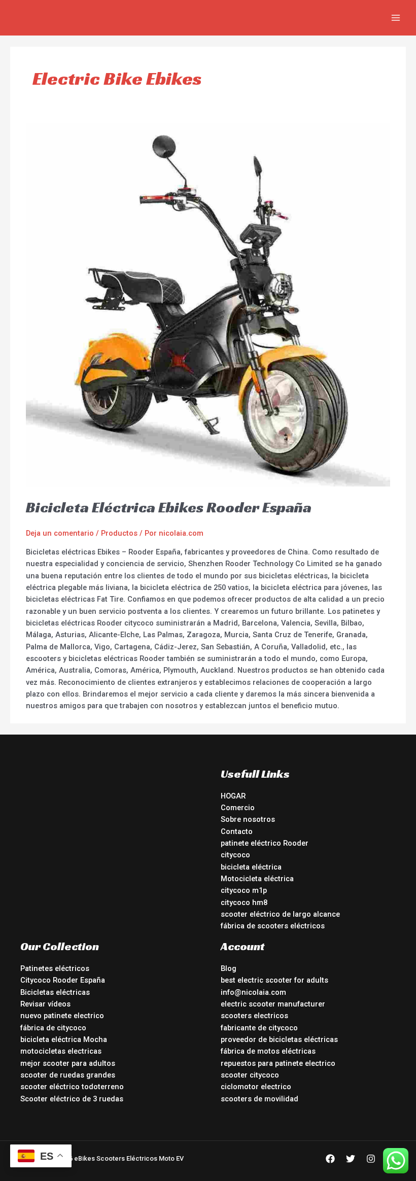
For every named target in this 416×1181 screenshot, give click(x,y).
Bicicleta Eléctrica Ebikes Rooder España (168, 507)
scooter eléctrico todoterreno (72, 1086)
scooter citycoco (250, 1075)
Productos (119, 533)
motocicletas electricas (60, 1051)
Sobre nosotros (248, 819)
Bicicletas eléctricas (55, 992)
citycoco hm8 (244, 902)
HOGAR (233, 796)
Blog (228, 968)
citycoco (235, 854)
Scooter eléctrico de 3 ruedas (71, 1098)
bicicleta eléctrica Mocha (63, 1039)
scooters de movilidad (259, 1098)
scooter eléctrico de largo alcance (280, 914)
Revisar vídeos (45, 1004)
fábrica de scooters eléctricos (273, 925)
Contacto (237, 831)
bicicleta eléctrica (251, 867)
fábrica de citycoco (53, 1027)
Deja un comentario (60, 533)
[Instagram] (370, 1158)
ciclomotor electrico (256, 1086)
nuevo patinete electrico (62, 1015)
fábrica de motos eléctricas (268, 1051)
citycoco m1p (244, 890)
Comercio (238, 807)
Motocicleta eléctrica (257, 878)
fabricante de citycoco (259, 1027)
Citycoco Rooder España (62, 980)
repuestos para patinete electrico (278, 1063)
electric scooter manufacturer (273, 1004)
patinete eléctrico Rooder (264, 843)
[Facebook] (330, 1158)
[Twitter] (350, 1158)
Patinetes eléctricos (54, 968)
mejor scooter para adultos (67, 1063)
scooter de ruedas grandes (67, 1075)
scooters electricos (254, 1015)
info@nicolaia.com (253, 992)
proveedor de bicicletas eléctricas (279, 1039)
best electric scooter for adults (274, 980)
